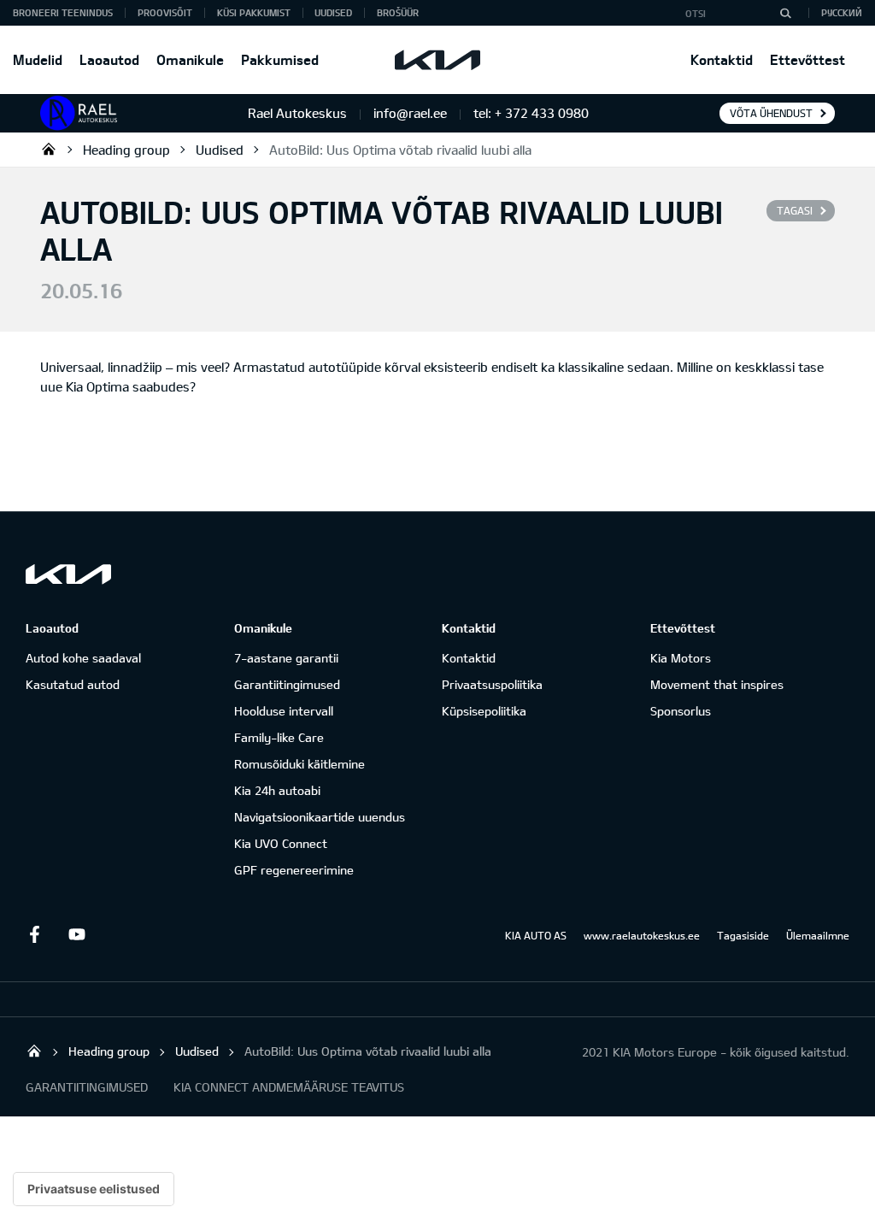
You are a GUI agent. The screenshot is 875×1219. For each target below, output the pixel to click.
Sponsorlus (680, 711)
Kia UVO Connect (280, 843)
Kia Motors (680, 658)
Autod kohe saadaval (83, 658)
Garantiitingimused (287, 684)
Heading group (126, 149)
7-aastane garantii (286, 658)
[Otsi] (785, 12)
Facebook (34, 934)
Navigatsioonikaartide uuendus (319, 817)
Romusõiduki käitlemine (299, 764)
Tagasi (795, 210)
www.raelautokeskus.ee (642, 935)
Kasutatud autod (73, 684)
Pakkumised (280, 59)
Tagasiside (743, 935)
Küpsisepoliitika (484, 711)
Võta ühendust (771, 113)
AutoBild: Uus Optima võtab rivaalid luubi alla (400, 149)
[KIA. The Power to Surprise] (68, 574)
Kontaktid (721, 59)
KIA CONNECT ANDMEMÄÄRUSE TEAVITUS (288, 1087)
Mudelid (37, 59)
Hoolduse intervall (283, 711)
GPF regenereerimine (294, 870)
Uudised (333, 12)
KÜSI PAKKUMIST (254, 12)
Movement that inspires (717, 684)
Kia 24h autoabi (277, 790)
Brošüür (398, 12)
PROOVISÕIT (165, 12)
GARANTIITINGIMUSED (87, 1087)
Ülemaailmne (817, 935)
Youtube (76, 934)
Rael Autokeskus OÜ (48, 148)
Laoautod (109, 59)
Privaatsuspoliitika (492, 684)
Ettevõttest (807, 59)
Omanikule (190, 59)
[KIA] (437, 60)
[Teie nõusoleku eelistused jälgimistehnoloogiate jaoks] (93, 1189)
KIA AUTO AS (536, 935)
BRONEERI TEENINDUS (63, 12)
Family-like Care (279, 737)
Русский (841, 12)
